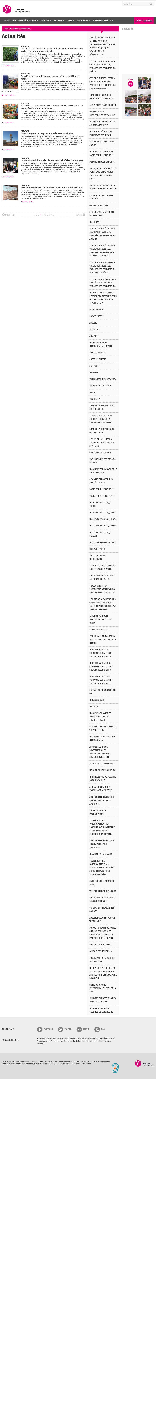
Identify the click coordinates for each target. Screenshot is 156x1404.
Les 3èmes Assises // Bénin (102, 526)
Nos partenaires (97, 549)
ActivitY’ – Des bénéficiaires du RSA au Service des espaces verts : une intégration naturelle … (52, 49)
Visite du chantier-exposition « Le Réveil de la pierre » (102, 988)
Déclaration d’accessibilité (102, 105)
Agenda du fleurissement (101, 764)
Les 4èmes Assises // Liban (102, 519)
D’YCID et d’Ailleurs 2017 (101, 489)
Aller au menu (6, 3)
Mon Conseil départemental (23, 20)
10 (50, 215)
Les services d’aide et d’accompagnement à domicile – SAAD (100, 716)
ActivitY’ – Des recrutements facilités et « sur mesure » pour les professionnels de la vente (52, 106)
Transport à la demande (101, 854)
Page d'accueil (144, 1063)
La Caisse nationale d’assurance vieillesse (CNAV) (100, 619)
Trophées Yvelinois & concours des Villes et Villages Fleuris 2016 (100, 666)
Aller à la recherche (37, 3)
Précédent (9, 215)
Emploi (33, 1061)
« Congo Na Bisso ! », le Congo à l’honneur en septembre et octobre (100, 419)
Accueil (6, 20)
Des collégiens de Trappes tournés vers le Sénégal (47, 133)
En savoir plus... (8, 65)
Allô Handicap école (99, 629)
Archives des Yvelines (46, 1038)
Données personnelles (82, 1061)
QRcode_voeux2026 (98, 205)
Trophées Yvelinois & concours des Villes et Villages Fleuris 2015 (100, 653)
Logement (94, 707)
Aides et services (143, 20)
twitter (68, 1029)
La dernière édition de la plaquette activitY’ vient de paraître (52, 160)
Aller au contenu (20, 3)
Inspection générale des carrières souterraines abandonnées (81, 1038)
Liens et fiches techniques (102, 770)
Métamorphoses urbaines (102, 162)
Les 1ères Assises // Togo (102, 542)
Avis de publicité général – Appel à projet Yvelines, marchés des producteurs (102, 282)
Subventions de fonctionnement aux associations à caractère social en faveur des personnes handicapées (102, 827)
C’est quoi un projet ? (100, 453)
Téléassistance (96, 700)
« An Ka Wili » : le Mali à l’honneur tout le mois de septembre (102, 442)
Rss (103, 1029)
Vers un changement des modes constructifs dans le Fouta (51, 187)
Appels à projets (97, 353)
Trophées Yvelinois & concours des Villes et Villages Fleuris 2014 (100, 680)
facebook (48, 1029)
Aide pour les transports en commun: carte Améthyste (101, 844)
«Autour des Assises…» (100, 951)
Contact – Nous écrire (47, 1061)
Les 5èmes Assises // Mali (102, 512)
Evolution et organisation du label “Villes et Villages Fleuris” (102, 639)
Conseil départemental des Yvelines (16, 9)
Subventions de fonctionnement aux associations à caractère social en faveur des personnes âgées (102, 868)
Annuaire (93, 336)
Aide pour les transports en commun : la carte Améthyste (101, 800)
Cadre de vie (82, 20)
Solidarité (44, 20)
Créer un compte (97, 359)
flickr (86, 1029)
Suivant (79, 215)
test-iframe (95, 222)
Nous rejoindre (97, 309)
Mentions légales (64, 1061)
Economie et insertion (101, 20)
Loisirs (68, 20)
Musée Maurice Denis (59, 1041)
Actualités (94, 329)
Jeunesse (57, 20)
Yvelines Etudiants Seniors (102, 891)
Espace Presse (8, 1061)
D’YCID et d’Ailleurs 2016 (101, 496)
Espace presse (96, 316)
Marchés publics (22, 1061)
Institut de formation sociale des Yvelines (86, 1041)
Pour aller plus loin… (100, 945)
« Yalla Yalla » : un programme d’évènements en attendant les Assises (102, 589)
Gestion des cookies (101, 1061)
